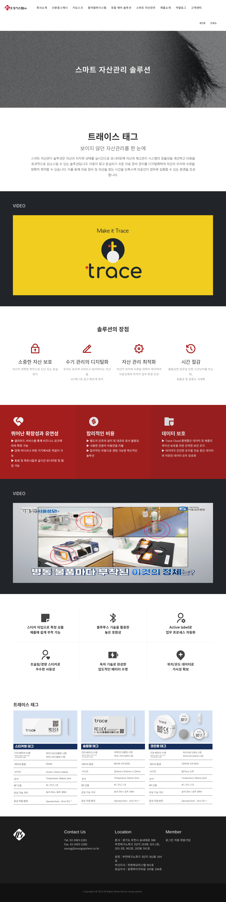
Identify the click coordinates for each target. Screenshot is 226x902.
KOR (203, 23)
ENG (213, 23)
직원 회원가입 (182, 840)
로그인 (169, 840)
